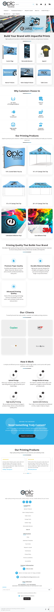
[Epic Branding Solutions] (9, 4)
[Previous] (4, 24)
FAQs (28, 537)
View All (28, 529)
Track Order (28, 544)
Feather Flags (28, 522)
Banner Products (28, 509)
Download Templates (28, 540)
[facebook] (45, 609)
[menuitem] (6, 10)
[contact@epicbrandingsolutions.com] (41, 4)
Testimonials (28, 550)
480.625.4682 (29, 569)
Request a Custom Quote (27, 436)
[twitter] (48, 609)
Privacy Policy (28, 554)
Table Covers (28, 515)
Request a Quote (28, 547)
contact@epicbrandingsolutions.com (29, 577)
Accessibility (28, 561)
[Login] (45, 4)
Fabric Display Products (27, 512)
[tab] (24, 30)
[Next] (50, 24)
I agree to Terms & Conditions (27, 595)
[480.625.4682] (36, 4)
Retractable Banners (28, 526)
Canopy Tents (28, 519)
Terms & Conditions (28, 557)
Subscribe (27, 598)
